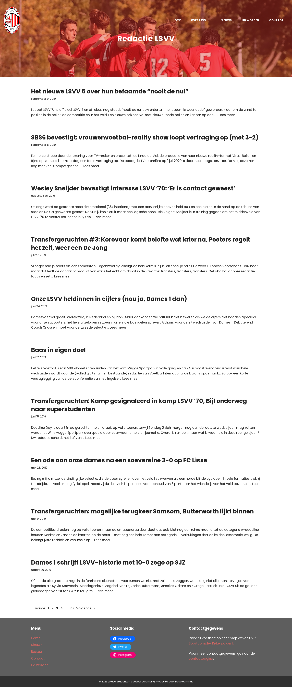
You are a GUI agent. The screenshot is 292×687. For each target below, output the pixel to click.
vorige (38, 608)
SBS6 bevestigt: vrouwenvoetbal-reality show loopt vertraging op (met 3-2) (145, 137)
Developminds (184, 681)
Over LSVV (198, 20)
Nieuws (226, 20)
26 (72, 608)
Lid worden (250, 20)
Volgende (86, 608)
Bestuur (37, 651)
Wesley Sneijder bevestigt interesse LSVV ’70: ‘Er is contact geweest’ (133, 188)
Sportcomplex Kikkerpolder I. (211, 643)
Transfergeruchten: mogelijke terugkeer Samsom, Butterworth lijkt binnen (142, 511)
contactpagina (201, 658)
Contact (276, 20)
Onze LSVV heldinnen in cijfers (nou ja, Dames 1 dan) (109, 299)
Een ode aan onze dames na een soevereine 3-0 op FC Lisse (119, 460)
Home (177, 20)
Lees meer (227, 115)
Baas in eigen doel (58, 350)
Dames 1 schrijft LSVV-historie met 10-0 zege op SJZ (108, 562)
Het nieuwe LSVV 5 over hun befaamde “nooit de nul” (110, 91)
